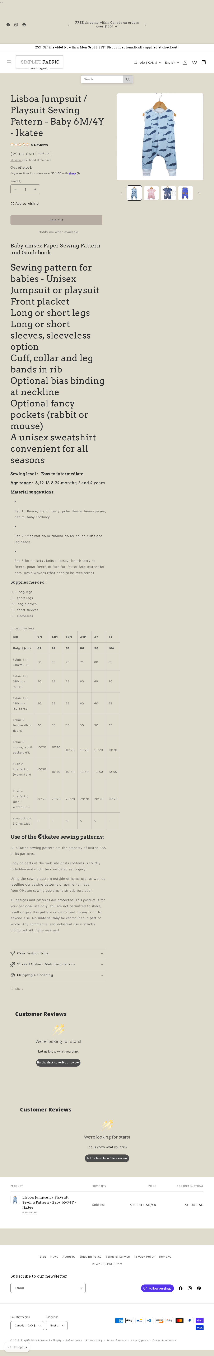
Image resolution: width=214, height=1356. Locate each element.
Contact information (164, 1340)
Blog (43, 1256)
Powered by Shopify (50, 1340)
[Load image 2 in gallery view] (151, 193)
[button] (8, 62)
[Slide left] (121, 193)
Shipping (16, 159)
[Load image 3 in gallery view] (168, 193)
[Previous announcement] (68, 25)
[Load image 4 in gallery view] (185, 193)
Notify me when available (58, 232)
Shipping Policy (91, 1256)
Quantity (16, 181)
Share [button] (19, 988)
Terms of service (116, 1340)
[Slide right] (199, 193)
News (54, 1256)
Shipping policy (139, 1340)
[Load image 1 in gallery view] (134, 193)
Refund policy (74, 1340)
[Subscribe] (80, 1288)
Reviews (165, 1256)
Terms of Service (118, 1256)
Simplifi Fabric (29, 1340)
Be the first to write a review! (58, 1062)
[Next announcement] (145, 25)
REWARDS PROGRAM (107, 1264)
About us (68, 1256)
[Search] (128, 79)
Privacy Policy (144, 1256)
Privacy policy (94, 1340)
